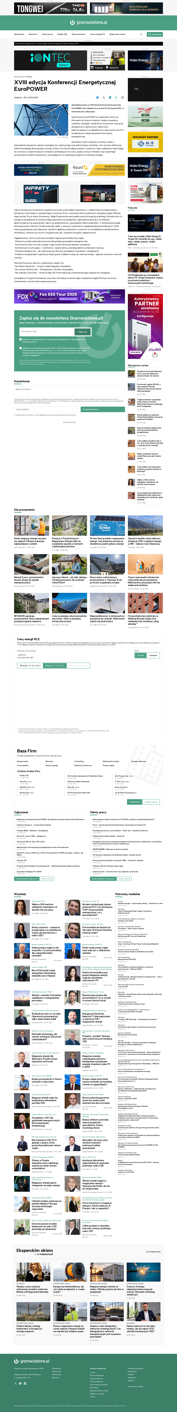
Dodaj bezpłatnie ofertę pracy (103, 879)
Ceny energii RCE (97, 34)
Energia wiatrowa (138, 761)
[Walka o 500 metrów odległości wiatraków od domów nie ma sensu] (131, 484)
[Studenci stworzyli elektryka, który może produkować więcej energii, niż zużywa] (131, 375)
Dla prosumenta (78, 34)
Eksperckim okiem (117, 34)
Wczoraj (30, 665)
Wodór (92, 1397)
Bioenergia (94, 1387)
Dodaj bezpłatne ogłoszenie (27, 879)
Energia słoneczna (97, 1375)
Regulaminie (23, 364)
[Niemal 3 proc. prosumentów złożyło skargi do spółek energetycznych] (31, 564)
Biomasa (49, 761)
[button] (141, 34)
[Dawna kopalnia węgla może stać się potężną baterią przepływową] (131, 432)
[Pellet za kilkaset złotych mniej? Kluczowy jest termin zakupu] (131, 458)
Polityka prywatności (135, 1368)
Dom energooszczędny (99, 1384)
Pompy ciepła (108, 765)
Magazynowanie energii (99, 1391)
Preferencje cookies (135, 1387)
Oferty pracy (47, 34)
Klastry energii (52, 765)
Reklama (131, 1381)
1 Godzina (153, 655)
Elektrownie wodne (111, 761)
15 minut (140, 655)
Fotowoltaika (22, 765)
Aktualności (19, 34)
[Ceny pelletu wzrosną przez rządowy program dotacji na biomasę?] (131, 471)
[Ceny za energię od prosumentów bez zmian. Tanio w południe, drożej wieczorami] (69, 603)
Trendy (29, 77)
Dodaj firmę (135, 802)
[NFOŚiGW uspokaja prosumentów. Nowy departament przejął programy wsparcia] (31, 603)
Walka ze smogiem (97, 1394)
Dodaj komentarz (90, 409)
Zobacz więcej (151, 802)
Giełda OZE (62, 34)
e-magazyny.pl (45, 1254)
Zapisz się (82, 332)
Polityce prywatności (37, 364)
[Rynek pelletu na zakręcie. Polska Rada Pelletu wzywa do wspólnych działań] (131, 419)
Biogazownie (22, 761)
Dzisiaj (54, 665)
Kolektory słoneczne (82, 765)
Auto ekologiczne (96, 1381)
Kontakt (131, 1374)
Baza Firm (33, 34)
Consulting (79, 761)
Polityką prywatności (81, 399)
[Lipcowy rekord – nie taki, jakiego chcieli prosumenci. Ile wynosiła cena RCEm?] (69, 564)
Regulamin (44, 399)
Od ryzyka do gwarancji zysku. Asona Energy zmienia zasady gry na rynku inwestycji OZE (47, 44)
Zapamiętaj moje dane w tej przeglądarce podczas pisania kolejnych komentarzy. (46, 415)
